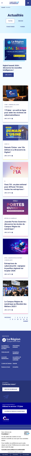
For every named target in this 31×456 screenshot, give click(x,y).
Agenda (15, 363)
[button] (2, 3)
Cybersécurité (5, 352)
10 (17, 319)
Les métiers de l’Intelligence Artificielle (17, 358)
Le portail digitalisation (4, 357)
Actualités (15, 367)
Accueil (3, 7)
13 (26, 319)
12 (23, 319)
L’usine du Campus (6, 363)
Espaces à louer (5, 367)
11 (20, 319)
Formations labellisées (16, 352)
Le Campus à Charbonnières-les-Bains (5, 347)
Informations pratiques (16, 346)
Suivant (25, 321)
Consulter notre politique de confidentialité (13, 449)
